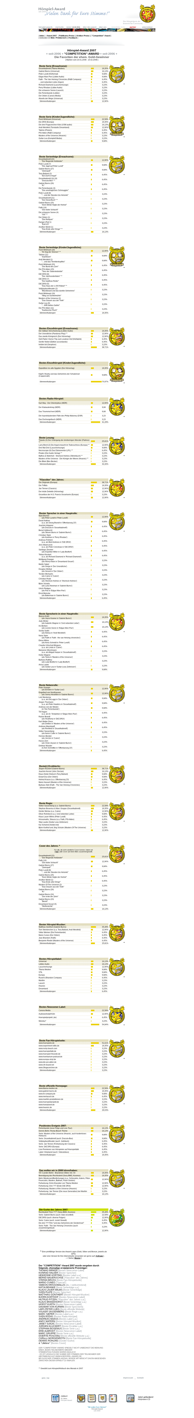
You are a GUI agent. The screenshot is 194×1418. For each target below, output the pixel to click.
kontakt (140, 1378)
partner (133, 27)
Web (52, 38)
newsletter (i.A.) (118, 27)
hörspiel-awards (46, 27)
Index (42, 36)
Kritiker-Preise (83, 36)
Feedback (73, 38)
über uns (103, 27)
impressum (128, 1378)
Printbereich (61, 38)
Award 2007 (52, 36)
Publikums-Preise (66, 36)
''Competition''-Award (101, 36)
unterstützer (147, 27)
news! (69, 27)
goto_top (45, 1378)
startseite (59, 27)
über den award (89, 27)
